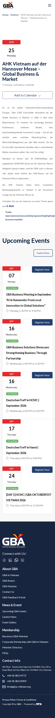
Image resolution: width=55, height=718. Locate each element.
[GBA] (8, 5)
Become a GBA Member (15, 636)
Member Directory (12, 647)
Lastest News (9, 616)
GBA (19, 704)
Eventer (15, 14)
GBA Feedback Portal (13, 597)
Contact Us (8, 591)
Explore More (43, 253)
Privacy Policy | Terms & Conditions (19, 700)
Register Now (42, 269)
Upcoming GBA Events (14, 611)
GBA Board (8, 580)
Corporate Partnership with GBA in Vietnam (25, 641)
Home (5, 14)
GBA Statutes (9, 586)
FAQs (5, 652)
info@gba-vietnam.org (19, 686)
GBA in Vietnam (10, 575)
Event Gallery (9, 622)
